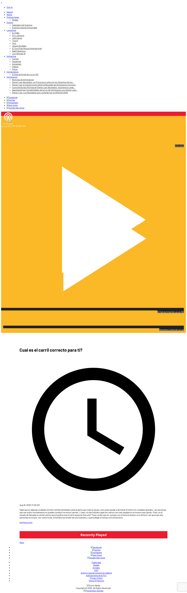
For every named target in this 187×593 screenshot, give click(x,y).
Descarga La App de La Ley (171, 329)
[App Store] (12, 105)
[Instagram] (12, 102)
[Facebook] (12, 97)
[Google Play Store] (15, 107)
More (22, 542)
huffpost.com (26, 522)
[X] (11, 100)
